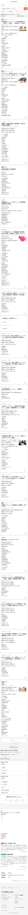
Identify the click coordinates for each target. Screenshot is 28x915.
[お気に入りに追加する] (24, 67)
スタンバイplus (4, 907)
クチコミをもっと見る (21, 868)
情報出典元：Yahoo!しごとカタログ (20, 880)
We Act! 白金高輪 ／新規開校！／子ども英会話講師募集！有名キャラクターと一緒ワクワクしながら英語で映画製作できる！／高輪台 (14, 635)
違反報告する (24, 851)
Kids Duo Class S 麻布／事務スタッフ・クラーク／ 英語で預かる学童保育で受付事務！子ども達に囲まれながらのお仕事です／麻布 (14, 337)
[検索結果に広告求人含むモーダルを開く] (4, 16)
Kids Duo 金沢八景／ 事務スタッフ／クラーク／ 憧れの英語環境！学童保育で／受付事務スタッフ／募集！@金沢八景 (14, 295)
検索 (26, 8)
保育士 (3, 684)
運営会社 (16, 900)
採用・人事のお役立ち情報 (19, 907)
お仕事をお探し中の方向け (6, 897)
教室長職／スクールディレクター (10, 539)
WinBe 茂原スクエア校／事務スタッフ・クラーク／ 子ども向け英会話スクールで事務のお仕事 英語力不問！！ (13, 478)
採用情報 (16, 902)
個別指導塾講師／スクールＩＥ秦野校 (11, 389)
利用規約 (16, 897)
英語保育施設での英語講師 (9, 169)
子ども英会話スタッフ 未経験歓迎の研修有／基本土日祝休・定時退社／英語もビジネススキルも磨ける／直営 (14, 233)
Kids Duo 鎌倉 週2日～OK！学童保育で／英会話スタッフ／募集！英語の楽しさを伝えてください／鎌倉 (14, 605)
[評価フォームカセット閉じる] (26, 797)
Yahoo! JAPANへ (4, 910)
